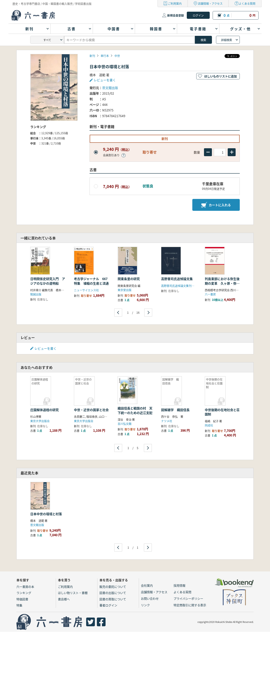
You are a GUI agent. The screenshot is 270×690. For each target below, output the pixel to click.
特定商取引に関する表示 (190, 605)
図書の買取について (112, 599)
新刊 (92, 56)
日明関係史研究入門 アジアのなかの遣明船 (47, 280)
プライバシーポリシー (188, 598)
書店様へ (64, 599)
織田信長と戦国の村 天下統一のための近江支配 (135, 410)
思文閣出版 (110, 87)
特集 (19, 605)
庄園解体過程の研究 (44, 409)
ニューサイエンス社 (86, 290)
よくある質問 (247, 3)
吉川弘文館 (124, 424)
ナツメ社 (166, 421)
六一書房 (210, 294)
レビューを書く (45, 348)
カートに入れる (220, 204)
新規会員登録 (175, 15)
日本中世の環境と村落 (46, 513)
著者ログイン (108, 605)
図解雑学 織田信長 (175, 409)
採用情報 (179, 585)
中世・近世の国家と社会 (91, 409)
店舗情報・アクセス (210, 3)
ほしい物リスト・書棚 (73, 593)
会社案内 (147, 585)
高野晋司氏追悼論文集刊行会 (179, 286)
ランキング (23, 593)
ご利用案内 (175, 3)
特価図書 (22, 599)
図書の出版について (112, 593)
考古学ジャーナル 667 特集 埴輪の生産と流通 (92, 280)
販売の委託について (112, 587)
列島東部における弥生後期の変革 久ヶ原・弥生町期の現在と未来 (222, 283)
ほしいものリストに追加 (220, 76)
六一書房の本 (25, 587)
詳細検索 (226, 40)
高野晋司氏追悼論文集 (177, 278)
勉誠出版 (35, 294)
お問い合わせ (150, 598)
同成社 (209, 425)
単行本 (105, 56)
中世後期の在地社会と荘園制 (222, 411)
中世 (117, 56)
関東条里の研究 (129, 278)
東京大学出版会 (40, 421)
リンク (145, 605)
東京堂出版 (124, 290)
